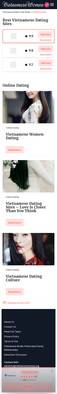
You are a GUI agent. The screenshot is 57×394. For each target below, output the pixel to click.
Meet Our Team (12, 331)
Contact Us (10, 326)
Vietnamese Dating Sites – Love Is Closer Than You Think (26, 207)
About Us (9, 321)
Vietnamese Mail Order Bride (16, 12)
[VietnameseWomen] (26, 5)
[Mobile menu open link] (52, 4)
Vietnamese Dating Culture (24, 278)
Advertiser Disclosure (15, 354)
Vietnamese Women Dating (25, 136)
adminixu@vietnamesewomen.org (21, 365)
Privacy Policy (11, 336)
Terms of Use (11, 341)
